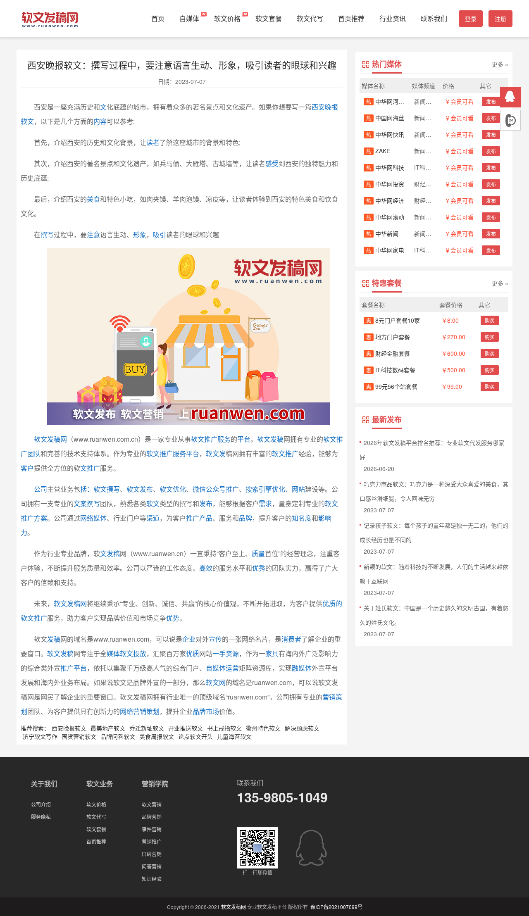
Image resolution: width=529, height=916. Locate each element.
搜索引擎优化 (265, 489)
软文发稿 (270, 439)
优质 (192, 653)
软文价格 (227, 18)
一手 (219, 653)
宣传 (215, 639)
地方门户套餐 (388, 337)
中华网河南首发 (391, 101)
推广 (192, 518)
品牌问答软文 (117, 736)
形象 (139, 234)
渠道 (153, 518)
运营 (232, 668)
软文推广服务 (211, 439)
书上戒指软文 (224, 728)
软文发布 (139, 489)
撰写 (47, 234)
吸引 (159, 234)
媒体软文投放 (126, 653)
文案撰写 (87, 503)
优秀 (258, 568)
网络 (86, 518)
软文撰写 (106, 489)
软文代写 (310, 18)
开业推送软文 (185, 728)
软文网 (216, 682)
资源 (232, 653)
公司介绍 (41, 804)
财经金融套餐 (388, 353)
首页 (157, 18)
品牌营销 (152, 816)
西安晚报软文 (69, 728)
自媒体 (189, 18)
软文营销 (152, 804)
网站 (298, 489)
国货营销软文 (79, 736)
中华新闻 (382, 233)
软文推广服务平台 (172, 453)
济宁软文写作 (40, 736)
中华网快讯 (385, 134)
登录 (471, 18)
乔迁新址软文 (146, 728)
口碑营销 (152, 853)
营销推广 (152, 841)
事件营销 (152, 829)
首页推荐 (351, 18)
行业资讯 (392, 18)
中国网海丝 (385, 118)
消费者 (291, 639)
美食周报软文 (156, 736)
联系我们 (434, 18)
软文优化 (173, 489)
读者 (153, 142)
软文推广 (285, 453)
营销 (329, 697)
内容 (100, 121)
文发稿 (110, 553)
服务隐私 (41, 816)
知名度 (302, 518)
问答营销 (152, 866)
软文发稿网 (50, 439)
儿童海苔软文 (234, 736)
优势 (172, 618)
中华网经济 (385, 200)
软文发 (216, 453)
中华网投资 (385, 184)
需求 (265, 503)
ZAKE (378, 151)
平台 (243, 439)
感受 (272, 163)
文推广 (90, 468)
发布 (205, 503)
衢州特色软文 (263, 728)
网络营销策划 (140, 711)
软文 (153, 503)
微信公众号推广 (216, 489)
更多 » (500, 64)
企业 (188, 639)
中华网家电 (385, 250)
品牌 (245, 518)
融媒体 (302, 668)
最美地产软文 (108, 728)
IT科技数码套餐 (390, 370)
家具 (272, 653)
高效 (205, 568)
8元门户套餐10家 (393, 320)
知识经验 (152, 878)
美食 (93, 199)
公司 (40, 489)
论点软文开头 (195, 736)
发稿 (53, 639)
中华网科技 (385, 167)
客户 (27, 468)
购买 (490, 320)
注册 (500, 18)
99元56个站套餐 (391, 386)
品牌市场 (206, 711)
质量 (258, 553)
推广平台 (73, 668)
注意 (93, 234)
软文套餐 (268, 18)
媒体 (100, 518)
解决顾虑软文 (302, 728)
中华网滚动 (385, 217)
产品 (205, 518)
